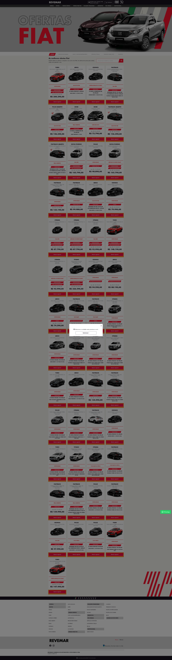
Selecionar (85, 333)
